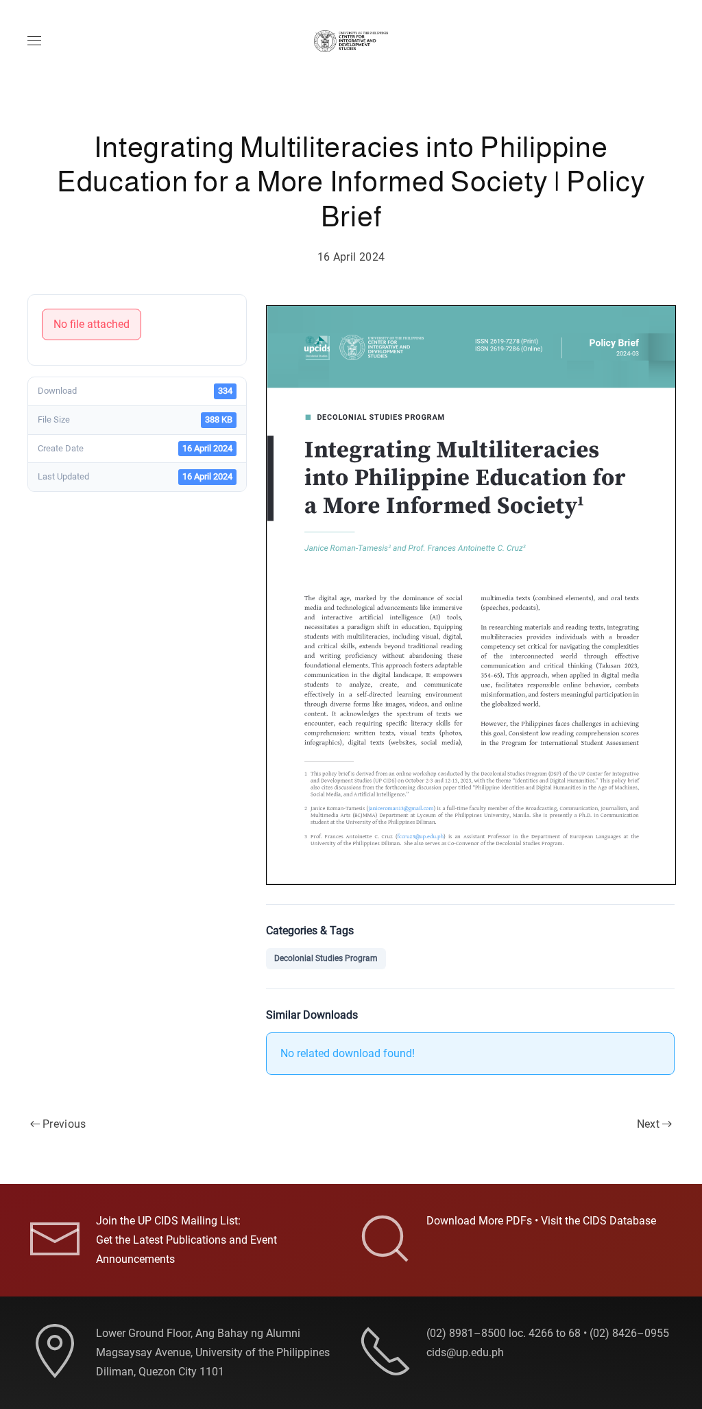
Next (648, 1123)
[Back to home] (351, 41)
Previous (64, 1123)
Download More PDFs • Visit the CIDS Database (541, 1220)
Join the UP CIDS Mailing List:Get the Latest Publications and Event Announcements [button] (186, 1240)
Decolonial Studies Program (326, 958)
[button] (34, 41)
